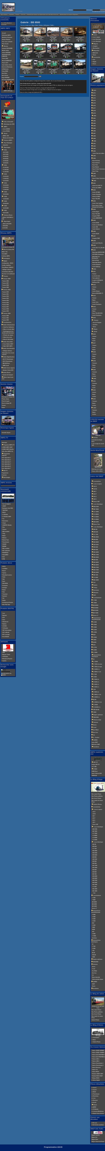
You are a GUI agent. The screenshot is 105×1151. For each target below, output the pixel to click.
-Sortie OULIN (95, 233)
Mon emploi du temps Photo (97, 801)
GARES (95, 740)
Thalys (95, 587)
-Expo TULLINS (96, 198)
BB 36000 (96, 562)
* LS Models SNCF (6, 516)
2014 (94, 306)
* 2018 (5, 196)
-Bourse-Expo (95, 260)
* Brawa (4, 589)
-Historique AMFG (6, 35)
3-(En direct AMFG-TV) (7, 451)
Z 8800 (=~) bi (97, 694)
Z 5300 (95, 676)
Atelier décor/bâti (8, 341)
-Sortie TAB (95, 227)
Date (36, 25)
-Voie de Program (96, 322)
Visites (41, 25)
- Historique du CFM (8, 124)
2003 (94, 201)
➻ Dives (94, 1039)
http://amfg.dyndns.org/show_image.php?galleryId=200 (35, 83)
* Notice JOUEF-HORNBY (98, 1050)
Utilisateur (46, 25)
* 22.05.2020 (6, 208)
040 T (94, 491)
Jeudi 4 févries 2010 (97, 773)
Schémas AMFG (6, 256)
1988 (94, 136)
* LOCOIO (4, 626)
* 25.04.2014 (6, 185)
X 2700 (95, 647)
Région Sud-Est (96, 1135)
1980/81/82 (94, 775)
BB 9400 (95, 559)
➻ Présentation (95, 1037)
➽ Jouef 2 (94, 1089)
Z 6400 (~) (96, 686)
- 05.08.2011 (5, 156)
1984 (94, 125)
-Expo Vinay (95, 171)
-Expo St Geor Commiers (98, 169)
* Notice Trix (95, 1069)
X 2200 (95, 629)
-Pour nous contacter (7, 41)
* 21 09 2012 (6, 171)
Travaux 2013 (5, 298)
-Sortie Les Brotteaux (97, 224)
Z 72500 (95, 652)
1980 (94, 115)
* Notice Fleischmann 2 (97, 1065)
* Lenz (3, 613)
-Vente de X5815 (96, 196)
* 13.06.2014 (6, 189)
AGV (94, 595)
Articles (95, 437)
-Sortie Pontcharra (96, 304)
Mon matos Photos (96, 794)
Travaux (6, 276)
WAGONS (96, 717)
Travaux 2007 (5, 283)
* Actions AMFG (8, 140)
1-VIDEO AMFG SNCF (7, 447)
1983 (94, 123)
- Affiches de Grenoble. (8, 138)
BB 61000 (96, 521)
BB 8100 (95, 532)
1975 (94, 103)
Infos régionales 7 (6, 468)
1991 (94, 143)
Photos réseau (5, 399)
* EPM (3, 559)
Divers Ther (96, 524)
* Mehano (4, 537)
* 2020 (5, 205)
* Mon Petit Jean (6, 604)
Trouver (22, 76)
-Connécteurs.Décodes (7, 271)
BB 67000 (96, 506)
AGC (94, 644)
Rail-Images (7, 477)
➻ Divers (94, 55)
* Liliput (4, 523)
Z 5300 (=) (96, 679)
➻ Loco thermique (96, 39)
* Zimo (3, 619)
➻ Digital (94, 61)
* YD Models (5, 628)
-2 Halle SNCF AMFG (7, 346)
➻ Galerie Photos (96, 1041)
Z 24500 (95, 704)
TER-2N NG (96, 709)
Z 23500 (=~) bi (97, 702)
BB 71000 (95, 612)
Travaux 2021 (5, 317)
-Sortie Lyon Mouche (97, 243)
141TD (95, 489)
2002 (94, 190)
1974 (94, 100)
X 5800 (95, 624)
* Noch (3, 581)
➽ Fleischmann (95, 1094)
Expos (3, 407)
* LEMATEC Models (7, 525)
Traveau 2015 (5, 302)
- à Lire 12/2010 (6, 129)
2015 (94, 317)
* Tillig (3, 533)
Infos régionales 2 (6, 459)
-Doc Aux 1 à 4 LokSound (8, 273)
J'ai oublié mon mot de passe (98, 11)
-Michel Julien (5, 50)
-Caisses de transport (7, 374)
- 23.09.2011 (5, 160)
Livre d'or (23, 14)
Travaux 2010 (6, 289)
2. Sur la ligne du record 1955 (98, 444)
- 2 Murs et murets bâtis (8, 329)
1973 (94, 98)
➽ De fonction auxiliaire (98, 1124)
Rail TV (5, 470)
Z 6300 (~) (96, 684)
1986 (94, 130)
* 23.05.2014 (6, 187)
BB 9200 (95, 547)
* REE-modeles (5, 531)
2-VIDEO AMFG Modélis (8, 449)
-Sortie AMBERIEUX (97, 218)
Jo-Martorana (5, 69)
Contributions (7, 322)
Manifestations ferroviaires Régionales (69, 14)
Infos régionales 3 (6, 462)
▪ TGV (93, 893)
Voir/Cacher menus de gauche (23, 16)
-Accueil (4, 33)
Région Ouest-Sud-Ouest (98, 1141)
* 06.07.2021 (6, 212)
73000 (94, 639)
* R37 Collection (6, 550)
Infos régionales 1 (6, 457)
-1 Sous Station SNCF (7, 344)
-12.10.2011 (5, 227)
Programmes (5, 472)
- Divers (5, 133)
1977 (94, 108)
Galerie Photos (97, 804)
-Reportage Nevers (96, 262)
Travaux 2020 (6, 313)
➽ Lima (93, 1098)
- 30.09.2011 (5, 162)
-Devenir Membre (6, 39)
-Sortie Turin (95, 302)
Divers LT (95, 615)
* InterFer (4, 660)
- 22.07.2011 (5, 152)
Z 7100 (95, 674)
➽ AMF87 (94, 1107)
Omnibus (94, 938)
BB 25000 (96, 557)
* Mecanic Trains (6, 654)
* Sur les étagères (6, 504)
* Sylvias (4, 572)
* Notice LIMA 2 (95, 1061)
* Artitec (4, 600)
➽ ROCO (94, 1091)
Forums (17, 14)
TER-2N (94, 954)
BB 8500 (95, 539)
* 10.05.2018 (6, 198)
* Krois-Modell (5, 636)
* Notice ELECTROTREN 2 (98, 1056)
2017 (94, 343)
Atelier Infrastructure (9, 324)
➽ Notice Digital (96, 1080)
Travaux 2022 (5, 320)
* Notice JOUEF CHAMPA (98, 1052)
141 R (95, 486)
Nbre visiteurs (4, 14)
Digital (5, 261)
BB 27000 (96, 567)
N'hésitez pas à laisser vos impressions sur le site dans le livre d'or (42, 14)
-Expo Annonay (96, 160)
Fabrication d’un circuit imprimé (8, 353)
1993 (94, 148)
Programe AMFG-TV (9, 445)
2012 (94, 284)
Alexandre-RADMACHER (8, 79)
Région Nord (95, 1139)
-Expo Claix (95, 164)
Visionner (4, 475)
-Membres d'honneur (7, 37)
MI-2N (94, 699)
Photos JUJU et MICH (97, 471)
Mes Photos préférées (97, 796)
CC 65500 (96, 519)
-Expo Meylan (95, 167)
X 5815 (95, 769)
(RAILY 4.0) (4, 251)
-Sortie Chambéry (96, 194)
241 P (94, 494)
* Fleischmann (5, 542)
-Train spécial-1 (96, 278)
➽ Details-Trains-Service (98, 1113)
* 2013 (5, 174)
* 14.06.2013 (6, 178)
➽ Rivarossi (95, 1100)
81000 (94, 642)
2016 (94, 334)
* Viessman (4, 594)
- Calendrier (5, 145)
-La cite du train (96, 276)
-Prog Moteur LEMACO (7, 267)
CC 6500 (95, 577)
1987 (94, 133)
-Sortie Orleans (96, 291)
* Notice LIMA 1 (95, 1059)
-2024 (94, 407)
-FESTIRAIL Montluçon (98, 254)
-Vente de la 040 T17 (97, 185)
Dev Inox (95, 732)
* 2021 (5, 210)
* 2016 (5, 191)
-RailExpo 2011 (96, 282)
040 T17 (95, 762)
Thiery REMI (5, 71)
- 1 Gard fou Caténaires (8, 327)
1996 (94, 158)
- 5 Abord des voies (7, 337)
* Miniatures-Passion (7, 658)
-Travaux (94, 273)
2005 (94, 220)
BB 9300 (95, 549)
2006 (94, 231)
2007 (94, 236)
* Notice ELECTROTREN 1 (98, 1054)
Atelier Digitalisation (8, 356)
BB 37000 (96, 569)
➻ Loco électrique (96, 41)
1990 (94, 141)
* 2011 (5, 150)
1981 (94, 118)
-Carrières (94, 324)
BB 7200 (95, 575)
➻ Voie (93, 59)
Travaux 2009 (5, 287)
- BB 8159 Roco (6, 363)
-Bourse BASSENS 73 (97, 293)
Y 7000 (95, 600)
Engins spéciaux (98, 714)
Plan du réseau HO (9, 249)
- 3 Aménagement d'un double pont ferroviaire (8, 332)
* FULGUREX (5, 554)
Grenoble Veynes (6, 432)
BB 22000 (96, 572)
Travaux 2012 (5, 296)
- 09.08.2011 (5, 225)
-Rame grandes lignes (97, 979)
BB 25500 (96, 537)
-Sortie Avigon (95, 211)
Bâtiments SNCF (96, 744)
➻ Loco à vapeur (96, 37)
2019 (94, 360)
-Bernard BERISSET (7, 60)
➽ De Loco (94, 1122)
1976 (94, 105)
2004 (94, 209)
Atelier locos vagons (9, 367)
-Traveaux (94, 363)
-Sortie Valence (96, 229)
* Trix (3, 518)
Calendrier (11, 14)
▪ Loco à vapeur (97, 483)
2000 (94, 180)
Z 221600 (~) (96, 707)
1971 (94, 93)
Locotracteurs (97, 597)
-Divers (94, 326)
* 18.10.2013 (6, 180)
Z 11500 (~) (96, 669)
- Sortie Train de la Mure (98, 153)
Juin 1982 (94, 766)
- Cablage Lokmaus (6, 269)
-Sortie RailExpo (96, 266)
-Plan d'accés (5, 43)
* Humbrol (4, 596)
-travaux (94, 392)
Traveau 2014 (5, 300)
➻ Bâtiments (95, 52)
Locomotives (97, 481)
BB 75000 (96, 509)
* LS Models (5, 514)
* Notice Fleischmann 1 (97, 1063)
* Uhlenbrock (5, 621)
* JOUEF (4, 506)
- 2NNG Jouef (5, 365)
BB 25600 (96, 542)
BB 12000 (94, 888)
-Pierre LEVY (5, 62)
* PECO (3, 566)
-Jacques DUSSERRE (7, 48)
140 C (95, 499)
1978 (94, 110)
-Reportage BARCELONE (98, 252)
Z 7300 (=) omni (97, 664)
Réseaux (95, 592)
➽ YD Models (95, 1109)
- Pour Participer (7, 142)
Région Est (94, 1137)
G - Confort (96, 737)
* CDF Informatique (6, 630)
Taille (51, 25)
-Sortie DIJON (95, 222)
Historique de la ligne (97, 469)
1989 (94, 138)
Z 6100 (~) (96, 681)
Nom (33, 25)
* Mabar (4, 535)
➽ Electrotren (95, 1096)
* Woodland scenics (7, 575)
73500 (94, 712)
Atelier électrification (9, 348)
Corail (94, 727)
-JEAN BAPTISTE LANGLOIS (6, 55)
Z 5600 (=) (96, 692)
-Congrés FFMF (96, 216)
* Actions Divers (8, 215)
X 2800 (95, 649)
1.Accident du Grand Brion (97, 440)
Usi (94, 735)
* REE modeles (5, 548)
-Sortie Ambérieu (96, 264)
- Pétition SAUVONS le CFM (7, 218)
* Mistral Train (5, 540)
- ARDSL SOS (5, 135)
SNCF (93, 984)
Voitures (95, 722)
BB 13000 (96, 580)
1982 (94, 120)
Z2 (93, 659)
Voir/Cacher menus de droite (83, 16)
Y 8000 (95, 602)
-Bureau (6, 46)
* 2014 (5, 183)
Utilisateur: (71, 9)
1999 (94, 176)
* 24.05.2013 (6, 176)
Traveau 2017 (5, 306)
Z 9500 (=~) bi (97, 671)
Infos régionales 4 (6, 464)
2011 (94, 271)
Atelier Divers (6, 372)
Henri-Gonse (5, 75)
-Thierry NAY (5, 58)
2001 (94, 183)
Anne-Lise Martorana (7, 67)
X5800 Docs (95, 771)
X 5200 (95, 637)
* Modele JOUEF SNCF (97, 1073)
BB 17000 (96, 554)
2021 (94, 381)
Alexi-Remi (4, 73)
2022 (94, 390)
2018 (94, 352)
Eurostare (96, 590)
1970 (94, 90)
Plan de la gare (5, 401)
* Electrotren (5, 520)
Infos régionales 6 (6, 466)
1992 (94, 146)
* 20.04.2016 (6, 194)
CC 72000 (96, 511)
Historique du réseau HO (8, 247)
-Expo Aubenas (96, 162)
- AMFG (5, 126)
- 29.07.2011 (5, 154)
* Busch (4, 570)
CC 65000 (96, 516)
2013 (94, 295)
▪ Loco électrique (98, 526)
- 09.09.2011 (5, 158)
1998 (94, 173)
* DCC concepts (6, 634)
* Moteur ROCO (95, 1078)
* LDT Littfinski (5, 632)
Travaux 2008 (5, 285)
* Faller (3, 577)
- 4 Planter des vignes (7, 335)
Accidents (96, 746)
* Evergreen (5, 585)
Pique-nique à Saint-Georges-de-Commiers (97, 206)
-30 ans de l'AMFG (96, 187)
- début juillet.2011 (6, 223)
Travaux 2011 (5, 294)
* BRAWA (4, 546)
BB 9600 (94, 872)
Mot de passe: (89, 9)
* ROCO (4, 512)
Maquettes (96, 50)
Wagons (95, 43)
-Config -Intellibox (6, 265)
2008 (94, 240)
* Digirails (4, 615)
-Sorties (94, 376)
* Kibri (3, 592)
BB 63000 (95, 607)
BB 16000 (96, 552)
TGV (94, 582)
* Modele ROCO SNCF (97, 1076)
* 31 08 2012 (6, 169)
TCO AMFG (4, 254)
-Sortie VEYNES (96, 192)
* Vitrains (4, 529)
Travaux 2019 (5, 311)
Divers (95, 724)
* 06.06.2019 (6, 203)
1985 (94, 128)
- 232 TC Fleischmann (7, 359)
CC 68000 (96, 514)
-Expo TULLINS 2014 (97, 313)
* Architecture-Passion (7, 602)
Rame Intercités (96, 977)
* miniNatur (4, 568)
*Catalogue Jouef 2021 (7, 508)
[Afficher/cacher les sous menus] (3, 46)
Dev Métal (96, 729)
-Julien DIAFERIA (6, 52)
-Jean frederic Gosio (7, 64)
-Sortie (95, 331)
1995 (94, 155)
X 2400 (95, 622)
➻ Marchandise (95, 48)
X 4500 (95, 632)
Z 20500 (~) (96, 697)
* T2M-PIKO (5, 510)
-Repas (93, 289)
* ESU (3, 556)
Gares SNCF (95, 742)
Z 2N (94, 689)
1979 (94, 113)
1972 (94, 95)
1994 (94, 151)
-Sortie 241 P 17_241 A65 (98, 247)
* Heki (3, 579)
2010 (94, 250)
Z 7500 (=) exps (97, 666)
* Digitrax (4, 623)
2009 (94, 245)
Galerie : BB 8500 (30, 22)
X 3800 (95, 627)
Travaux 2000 (6, 278)
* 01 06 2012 (6, 167)
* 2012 (5, 165)
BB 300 (95, 529)
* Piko (3, 527)
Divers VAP (96, 501)
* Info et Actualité (8, 121)
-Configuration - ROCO (7, 263)
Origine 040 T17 (96, 764)
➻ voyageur (95, 46)
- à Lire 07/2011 (6, 131)
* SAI (3, 598)
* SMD (3, 652)
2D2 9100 (96, 544)
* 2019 (5, 201)
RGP (94, 634)
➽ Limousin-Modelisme (98, 1111)
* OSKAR (4, 544)
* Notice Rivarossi (96, 1067)
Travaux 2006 (5, 281)
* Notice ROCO (95, 1071)
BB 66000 (95, 605)
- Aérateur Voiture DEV (7, 370)
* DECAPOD (5, 583)
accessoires (96, 57)
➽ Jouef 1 (94, 1087)
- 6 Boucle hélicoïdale (7, 339)
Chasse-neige (97, 719)
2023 (94, 398)
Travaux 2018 (5, 309)
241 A (94, 496)
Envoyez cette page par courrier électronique (80, 18)
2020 (94, 369)
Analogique (6, 258)
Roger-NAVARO (5, 77)
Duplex (95, 585)
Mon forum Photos (96, 798)
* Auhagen (4, 587)
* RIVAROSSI (5, 552)
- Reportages (6, 147)
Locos (95, 34)
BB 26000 (96, 564)
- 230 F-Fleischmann (7, 361)
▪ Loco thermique (98, 504)
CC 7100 (95, 534)
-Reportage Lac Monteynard (96, 257)
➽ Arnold (94, 1102)
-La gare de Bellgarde (97, 280)
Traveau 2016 (5, 304)
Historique (4, 442)
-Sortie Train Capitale (97, 203)
